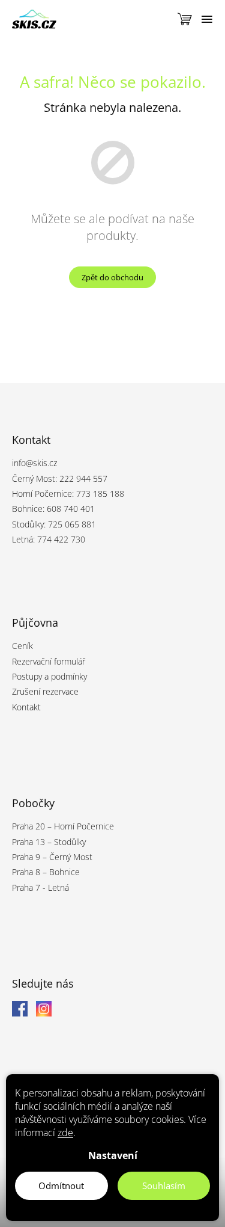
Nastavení (112, 1155)
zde (65, 1132)
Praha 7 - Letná (40, 887)
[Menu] (207, 19)
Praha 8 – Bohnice (46, 872)
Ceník (22, 645)
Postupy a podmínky (49, 676)
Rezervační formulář (48, 661)
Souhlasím (163, 1185)
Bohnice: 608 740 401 (53, 508)
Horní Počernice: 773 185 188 (68, 493)
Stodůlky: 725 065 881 (54, 524)
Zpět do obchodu (112, 277)
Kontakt (26, 707)
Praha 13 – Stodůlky (49, 841)
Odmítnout (61, 1185)
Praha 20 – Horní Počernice (63, 826)
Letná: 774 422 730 (48, 539)
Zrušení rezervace (45, 691)
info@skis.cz (34, 463)
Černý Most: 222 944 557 (59, 478)
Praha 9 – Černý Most (52, 857)
